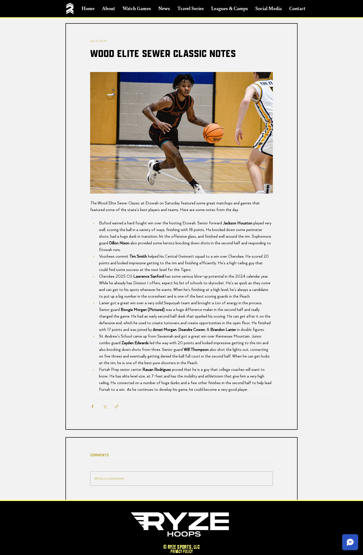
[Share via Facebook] (92, 406)
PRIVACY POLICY (181, 552)
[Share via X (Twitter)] (104, 406)
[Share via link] (116, 406)
